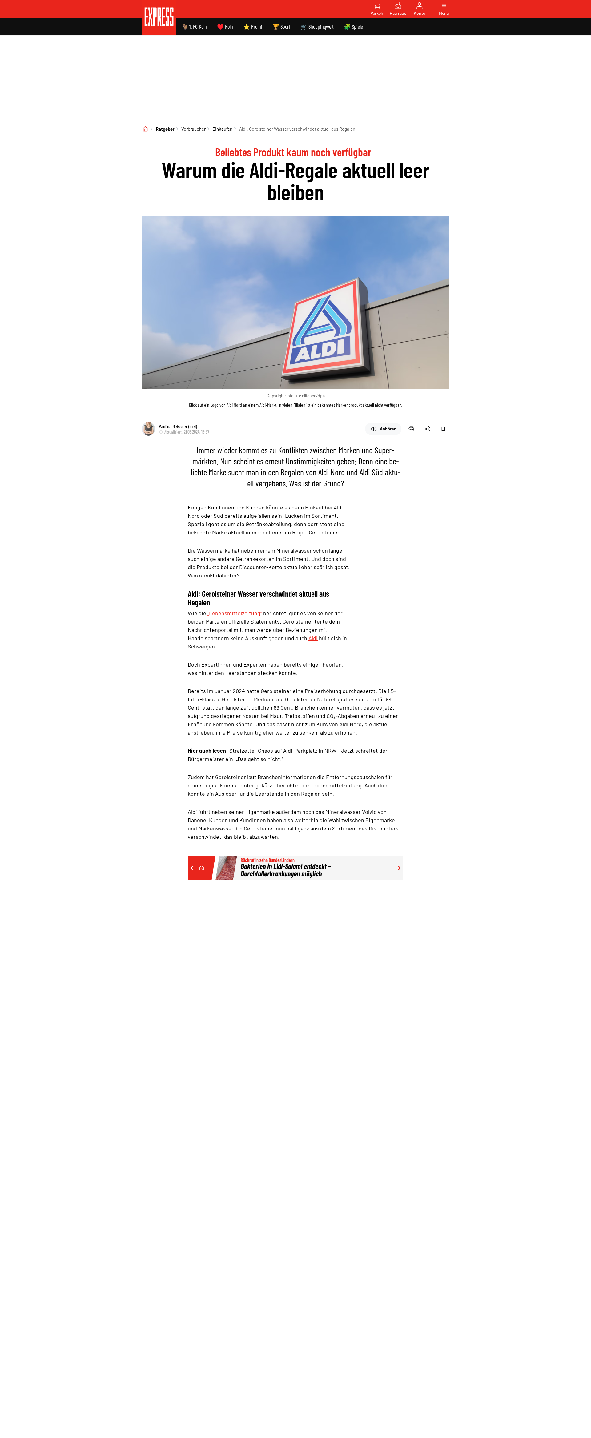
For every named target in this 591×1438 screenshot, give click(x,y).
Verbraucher (193, 129)
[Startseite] (145, 129)
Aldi (313, 638)
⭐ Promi (252, 26)
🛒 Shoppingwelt (317, 26)
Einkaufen (222, 129)
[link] (159, 17)
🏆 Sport (281, 26)
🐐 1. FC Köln (194, 26)
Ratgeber (165, 129)
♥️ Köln (225, 26)
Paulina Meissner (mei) (178, 426)
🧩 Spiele (353, 26)
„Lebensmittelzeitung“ (234, 613)
